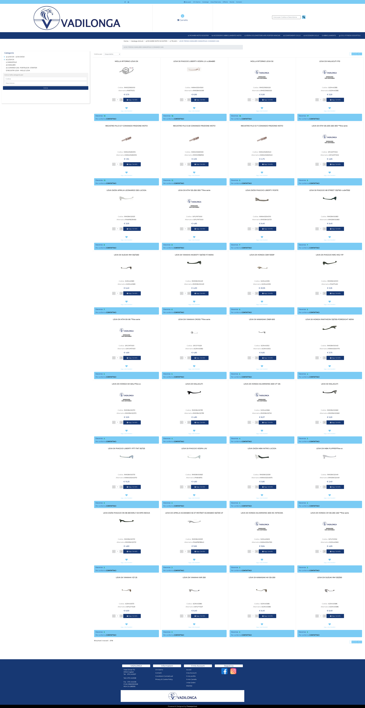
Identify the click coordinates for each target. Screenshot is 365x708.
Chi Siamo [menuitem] (196, 2)
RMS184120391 (265, 475)
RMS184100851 (332, 216)
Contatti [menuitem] (239, 2)
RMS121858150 (198, 155)
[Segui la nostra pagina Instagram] (128, 2)
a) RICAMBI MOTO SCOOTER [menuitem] (198, 35)
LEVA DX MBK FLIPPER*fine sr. (329, 449)
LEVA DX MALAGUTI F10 (329, 61)
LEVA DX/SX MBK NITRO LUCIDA (262, 449)
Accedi (188, 2)
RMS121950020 (265, 87)
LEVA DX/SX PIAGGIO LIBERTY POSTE (262, 190)
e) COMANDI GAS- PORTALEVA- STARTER (21, 68)
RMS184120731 (266, 219)
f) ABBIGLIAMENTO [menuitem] (329, 35)
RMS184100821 (197, 475)
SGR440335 (265, 281)
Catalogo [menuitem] (205, 2)
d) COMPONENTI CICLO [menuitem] (292, 35)
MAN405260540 (265, 152)
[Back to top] (359, 702)
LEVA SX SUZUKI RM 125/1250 (126, 255)
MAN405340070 (131, 478)
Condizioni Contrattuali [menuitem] (164, 676)
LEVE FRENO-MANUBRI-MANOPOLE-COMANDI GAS (199, 41)
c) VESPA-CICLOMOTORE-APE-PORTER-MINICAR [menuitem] (262, 35)
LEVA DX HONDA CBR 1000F (262, 255)
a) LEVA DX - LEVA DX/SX (15, 57)
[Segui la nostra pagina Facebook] (125, 2)
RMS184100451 (332, 346)
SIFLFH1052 (332, 539)
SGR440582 (198, 349)
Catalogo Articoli (137, 41)
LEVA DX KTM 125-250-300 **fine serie (194, 190)
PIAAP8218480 (130, 219)
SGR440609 (265, 539)
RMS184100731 (129, 475)
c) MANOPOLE (11, 62)
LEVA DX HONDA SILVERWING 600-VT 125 (262, 384)
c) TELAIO (173, 41)
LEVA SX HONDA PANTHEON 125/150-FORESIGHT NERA (329, 319)
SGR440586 (332, 604)
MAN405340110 (265, 216)
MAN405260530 (197, 152)
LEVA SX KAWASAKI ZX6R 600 (262, 319)
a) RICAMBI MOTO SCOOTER (156, 41)
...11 (358, 54)
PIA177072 (131, 90)
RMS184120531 (129, 216)
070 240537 (131, 674)
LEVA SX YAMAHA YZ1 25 (126, 578)
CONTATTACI (111, 119)
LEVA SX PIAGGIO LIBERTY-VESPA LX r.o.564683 (194, 61)
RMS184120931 (197, 539)
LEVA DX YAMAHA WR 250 (194, 578)
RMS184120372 (129, 410)
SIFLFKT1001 (129, 346)
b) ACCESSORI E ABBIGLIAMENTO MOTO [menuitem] (226, 35)
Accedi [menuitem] (188, 670)
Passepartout (192, 706)
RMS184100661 (332, 410)
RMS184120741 (266, 413)
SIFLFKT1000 (197, 216)
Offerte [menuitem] (225, 2)
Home (126, 41)
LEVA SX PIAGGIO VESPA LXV (194, 449)
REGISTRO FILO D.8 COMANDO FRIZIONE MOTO (194, 126)
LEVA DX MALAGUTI (194, 384)
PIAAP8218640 (198, 542)
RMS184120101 (332, 281)
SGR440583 (129, 281)
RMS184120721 (129, 539)
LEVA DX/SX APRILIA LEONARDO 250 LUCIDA (126, 190)
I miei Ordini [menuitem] (190, 683)
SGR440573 (129, 604)
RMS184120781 (197, 410)
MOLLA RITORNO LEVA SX (261, 61)
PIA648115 (198, 478)
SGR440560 (334, 542)
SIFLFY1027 (198, 607)
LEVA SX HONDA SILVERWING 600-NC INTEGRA (262, 513)
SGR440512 (265, 346)
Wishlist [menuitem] (189, 686)
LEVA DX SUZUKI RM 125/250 (329, 578)
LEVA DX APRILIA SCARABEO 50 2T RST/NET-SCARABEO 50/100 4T (194, 513)
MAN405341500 (197, 87)
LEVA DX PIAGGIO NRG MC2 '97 (329, 255)
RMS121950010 (129, 87)
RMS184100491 (197, 281)
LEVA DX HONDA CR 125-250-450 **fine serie (330, 513)
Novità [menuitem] (232, 2)
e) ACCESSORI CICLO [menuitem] (311, 35)
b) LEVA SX (10, 59)
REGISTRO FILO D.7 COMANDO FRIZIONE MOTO (126, 126)
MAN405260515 (130, 152)
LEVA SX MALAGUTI (329, 384)
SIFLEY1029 (130, 607)
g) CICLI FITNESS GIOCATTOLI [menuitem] (350, 35)
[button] (303, 17)
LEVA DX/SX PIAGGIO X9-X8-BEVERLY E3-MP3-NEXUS (126, 513)
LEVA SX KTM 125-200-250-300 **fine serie (330, 126)
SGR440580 (197, 604)
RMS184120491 (332, 475)
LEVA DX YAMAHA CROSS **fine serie (194, 319)
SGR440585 (265, 604)
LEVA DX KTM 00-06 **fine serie (126, 319)
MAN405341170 (334, 349)
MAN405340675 (266, 478)
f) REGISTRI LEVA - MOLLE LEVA (18, 70)
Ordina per (98, 54)
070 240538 (131, 678)
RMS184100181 (198, 90)
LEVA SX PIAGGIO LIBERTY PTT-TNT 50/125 (126, 449)
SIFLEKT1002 (333, 152)
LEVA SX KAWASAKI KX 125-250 (262, 578)
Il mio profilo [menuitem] (191, 676)
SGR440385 (332, 87)
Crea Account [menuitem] (191, 673)
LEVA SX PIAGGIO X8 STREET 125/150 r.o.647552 (329, 190)
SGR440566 (265, 410)
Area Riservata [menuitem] (216, 2)
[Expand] (4, 57)
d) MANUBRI (11, 65)
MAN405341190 (266, 542)
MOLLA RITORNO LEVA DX (126, 61)
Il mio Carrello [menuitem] (191, 679)
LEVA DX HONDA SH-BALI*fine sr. (126, 384)
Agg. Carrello (132, 100)
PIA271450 (334, 284)
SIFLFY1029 (197, 346)
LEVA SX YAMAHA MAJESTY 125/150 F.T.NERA (194, 255)
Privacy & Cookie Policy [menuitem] (164, 679)
